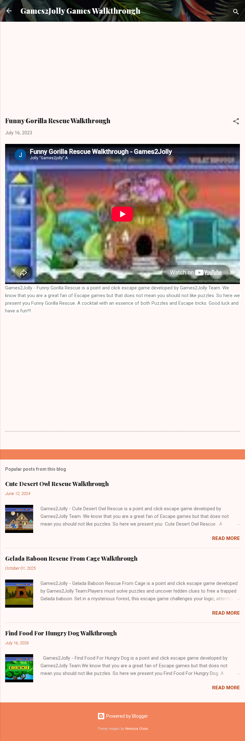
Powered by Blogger (126, 716)
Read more (226, 538)
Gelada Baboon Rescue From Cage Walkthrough (71, 558)
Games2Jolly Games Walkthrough (80, 11)
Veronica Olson (136, 729)
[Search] (236, 13)
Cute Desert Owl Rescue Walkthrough (57, 484)
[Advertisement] (122, 71)
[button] (236, 122)
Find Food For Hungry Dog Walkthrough (61, 633)
